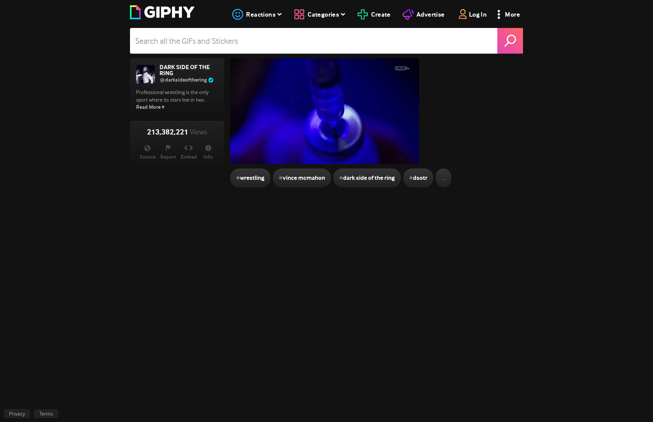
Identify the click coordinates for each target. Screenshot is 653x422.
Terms (46, 414)
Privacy (17, 414)
